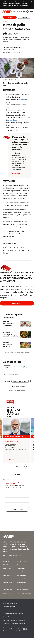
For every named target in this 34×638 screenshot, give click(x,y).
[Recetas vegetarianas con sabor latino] (25, 324)
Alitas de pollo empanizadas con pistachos (16, 29)
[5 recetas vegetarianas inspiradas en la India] (25, 334)
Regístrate (16, 11)
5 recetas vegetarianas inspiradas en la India (10, 334)
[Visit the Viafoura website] (21, 390)
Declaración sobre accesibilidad (11, 610)
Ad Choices (6, 623)
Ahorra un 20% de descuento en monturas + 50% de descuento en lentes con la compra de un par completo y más (15, 449)
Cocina (5, 21)
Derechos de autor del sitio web (11, 616)
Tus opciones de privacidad (18, 623)
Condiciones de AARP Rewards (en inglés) (13, 613)
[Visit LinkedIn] (24, 629)
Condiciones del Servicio (9, 606)
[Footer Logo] (17, 536)
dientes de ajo (12, 120)
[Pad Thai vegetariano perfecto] (25, 345)
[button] (10, 466)
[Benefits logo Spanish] (10, 404)
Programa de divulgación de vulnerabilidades (14, 620)
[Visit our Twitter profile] (11, 629)
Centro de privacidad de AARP (10, 603)
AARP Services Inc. (21, 572)
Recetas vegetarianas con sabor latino (9, 323)
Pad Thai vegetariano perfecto (7, 344)
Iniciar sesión (18, 367)
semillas (22, 100)
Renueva (24, 17)
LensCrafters (10, 445)
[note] (17, 79)
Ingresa (23, 11)
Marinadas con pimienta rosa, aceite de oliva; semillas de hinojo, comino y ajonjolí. (16, 39)
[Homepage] (6, 11)
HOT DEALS (11, 483)
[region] (17, 378)
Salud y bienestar (11, 442)
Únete (10, 17)
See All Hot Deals (17, 509)
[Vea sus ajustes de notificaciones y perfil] (30, 381)
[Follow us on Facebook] (5, 629)
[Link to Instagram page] (18, 629)
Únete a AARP (17, 174)
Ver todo (17, 474)
